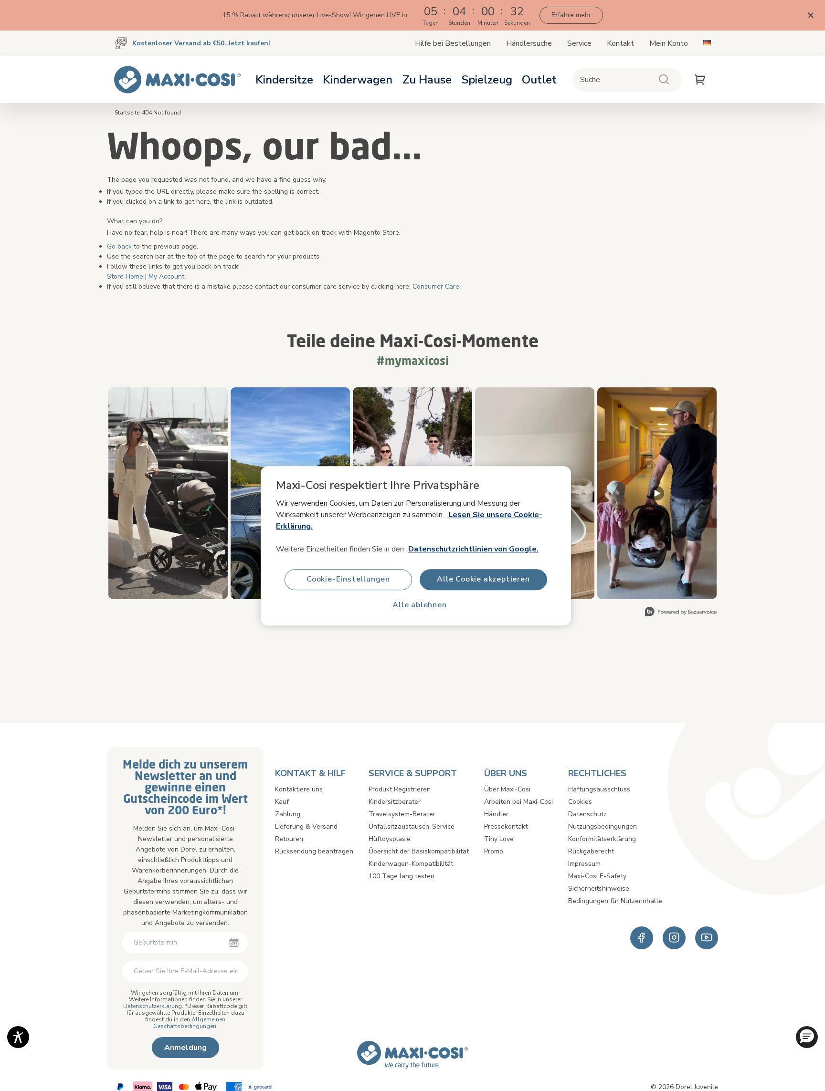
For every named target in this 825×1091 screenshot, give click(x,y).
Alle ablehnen (419, 605)
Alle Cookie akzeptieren (483, 579)
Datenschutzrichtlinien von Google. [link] (473, 548)
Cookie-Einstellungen (348, 579)
